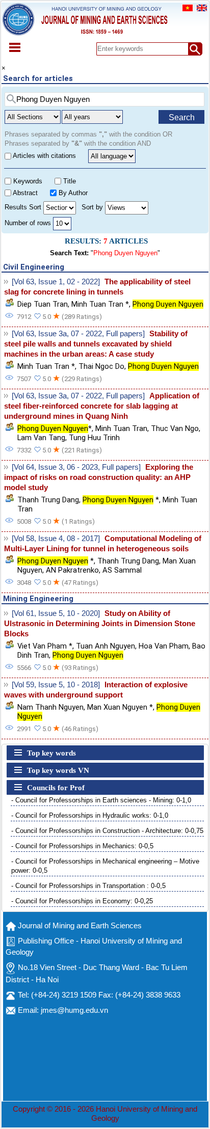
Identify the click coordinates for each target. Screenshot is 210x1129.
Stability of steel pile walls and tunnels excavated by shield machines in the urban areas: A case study (96, 344)
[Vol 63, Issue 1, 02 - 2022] (56, 282)
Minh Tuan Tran (121, 428)
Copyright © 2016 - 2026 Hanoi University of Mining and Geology (105, 1113)
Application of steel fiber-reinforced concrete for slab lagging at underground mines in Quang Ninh (101, 406)
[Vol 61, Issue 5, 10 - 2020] (56, 613)
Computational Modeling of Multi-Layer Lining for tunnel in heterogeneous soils (102, 543)
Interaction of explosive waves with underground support (96, 690)
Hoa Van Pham (164, 646)
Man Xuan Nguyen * (120, 707)
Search (182, 117)
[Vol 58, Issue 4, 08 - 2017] (56, 538)
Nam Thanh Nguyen (50, 707)
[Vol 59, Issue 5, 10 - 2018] (56, 685)
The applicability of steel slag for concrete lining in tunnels (97, 287)
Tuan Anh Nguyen (105, 646)
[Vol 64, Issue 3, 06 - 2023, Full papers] (76, 467)
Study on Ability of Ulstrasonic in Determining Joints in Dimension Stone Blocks (99, 623)
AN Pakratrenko (72, 570)
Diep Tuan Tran (42, 304)
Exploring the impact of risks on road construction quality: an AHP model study (98, 477)
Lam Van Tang (41, 437)
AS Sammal (122, 570)
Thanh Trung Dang (48, 499)
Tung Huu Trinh (94, 437)
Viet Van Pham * (44, 646)
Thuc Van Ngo (175, 428)
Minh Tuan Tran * (100, 304)
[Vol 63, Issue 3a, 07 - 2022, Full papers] (78, 334)
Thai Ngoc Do (101, 366)
